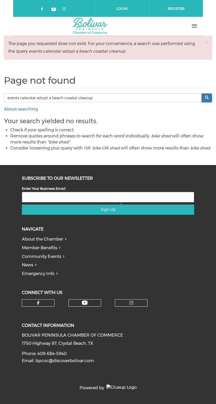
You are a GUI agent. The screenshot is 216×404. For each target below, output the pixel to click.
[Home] (90, 26)
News (27, 264)
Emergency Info (38, 273)
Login (121, 8)
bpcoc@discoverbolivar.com (65, 360)
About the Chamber (42, 239)
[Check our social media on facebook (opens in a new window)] (43, 9)
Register (176, 8)
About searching (21, 109)
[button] (206, 42)
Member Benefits (39, 247)
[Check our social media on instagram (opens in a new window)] (65, 9)
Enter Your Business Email (44, 188)
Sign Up (108, 209)
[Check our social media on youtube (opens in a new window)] (54, 9)
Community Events (41, 256)
